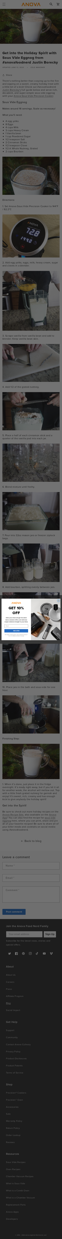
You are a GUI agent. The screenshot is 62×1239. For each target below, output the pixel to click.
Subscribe (16, 631)
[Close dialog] (58, 600)
